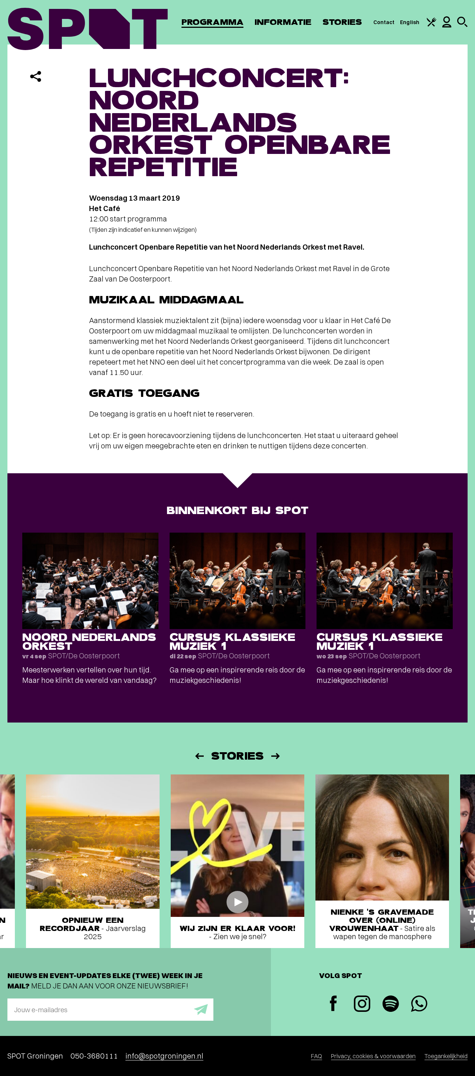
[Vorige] (199, 756)
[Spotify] (390, 1004)
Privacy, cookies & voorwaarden (373, 1056)
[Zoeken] (462, 25)
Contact (384, 22)
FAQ (316, 1056)
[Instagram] (362, 1004)
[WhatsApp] (419, 1004)
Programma (212, 22)
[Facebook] (333, 1004)
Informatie (283, 22)
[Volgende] (276, 756)
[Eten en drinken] (431, 25)
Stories (342, 22)
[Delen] (35, 76)
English (409, 22)
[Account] (447, 25)
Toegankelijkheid (446, 1056)
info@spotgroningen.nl (164, 1055)
